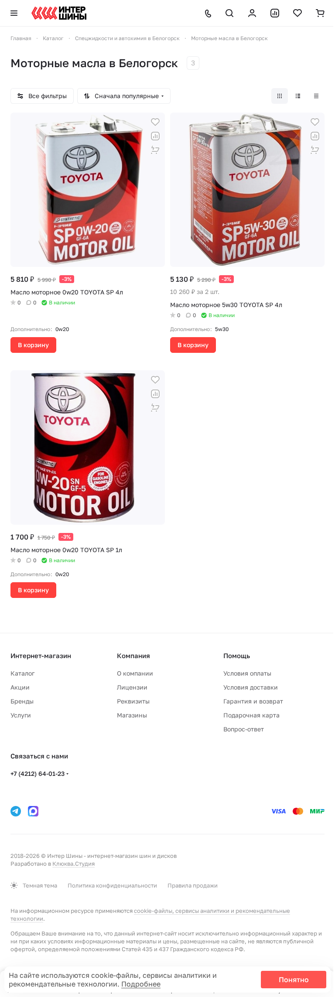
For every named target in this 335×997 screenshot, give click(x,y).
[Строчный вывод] (298, 96)
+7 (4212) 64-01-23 (37, 773)
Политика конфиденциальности (112, 885)
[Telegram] (15, 811)
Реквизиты (133, 701)
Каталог (22, 673)
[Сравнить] (155, 136)
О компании (135, 673)
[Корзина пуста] (320, 13)
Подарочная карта (251, 715)
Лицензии (132, 687)
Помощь (236, 655)
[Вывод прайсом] (316, 96)
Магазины (132, 715)
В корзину (33, 344)
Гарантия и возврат (253, 701)
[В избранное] (155, 122)
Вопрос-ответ (243, 729)
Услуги (20, 715)
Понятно (294, 979)
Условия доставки (250, 687)
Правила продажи (193, 885)
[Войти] (252, 13)
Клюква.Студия (73, 863)
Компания (133, 655)
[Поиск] (229, 13)
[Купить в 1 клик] (155, 150)
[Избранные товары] (297, 13)
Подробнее (141, 984)
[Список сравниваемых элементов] (274, 13)
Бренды (22, 701)
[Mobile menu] (14, 13)
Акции (20, 687)
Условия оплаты (247, 673)
